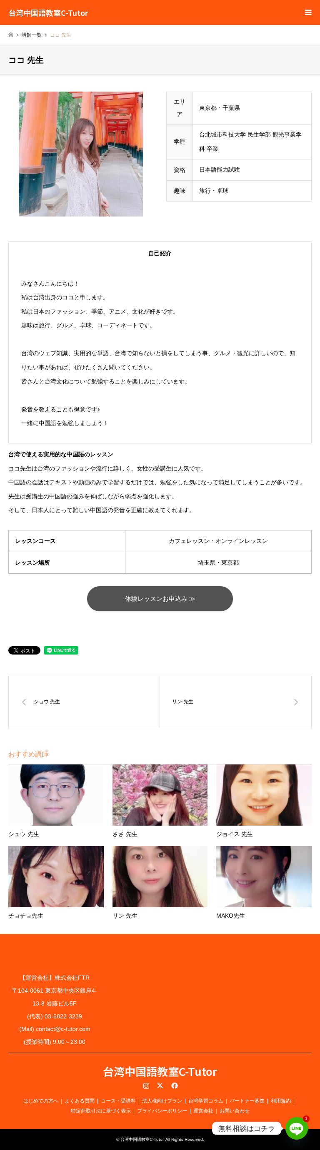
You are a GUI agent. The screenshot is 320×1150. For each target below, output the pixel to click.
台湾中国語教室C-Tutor (160, 1071)
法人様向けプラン (162, 1101)
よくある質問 (80, 1101)
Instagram (146, 1085)
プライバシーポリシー (162, 1111)
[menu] (307, 12)
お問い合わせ (235, 1111)
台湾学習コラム (205, 1101)
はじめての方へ (40, 1101)
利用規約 (281, 1101)
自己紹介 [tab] (160, 253)
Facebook (174, 1085)
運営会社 (203, 1111)
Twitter (160, 1085)
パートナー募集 (247, 1101)
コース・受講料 (118, 1101)
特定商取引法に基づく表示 (101, 1111)
